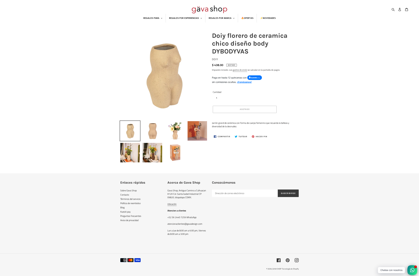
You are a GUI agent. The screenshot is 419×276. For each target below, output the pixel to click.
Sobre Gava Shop (128, 190)
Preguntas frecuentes (130, 216)
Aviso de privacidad (129, 220)
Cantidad (217, 92)
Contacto (124, 194)
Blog (122, 207)
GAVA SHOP (277, 268)
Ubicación (172, 204)
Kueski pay (125, 211)
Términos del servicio (130, 199)
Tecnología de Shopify (290, 268)
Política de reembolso (130, 203)
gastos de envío (240, 69)
